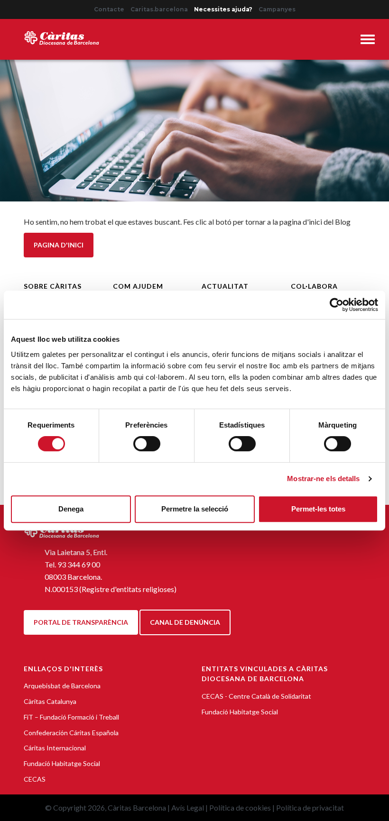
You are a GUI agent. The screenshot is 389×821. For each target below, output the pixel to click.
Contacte (109, 9)
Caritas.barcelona (159, 9)
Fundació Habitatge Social (62, 763)
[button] (368, 41)
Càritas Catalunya (50, 701)
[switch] (146, 443)
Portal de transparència (81, 622)
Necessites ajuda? (223, 9)
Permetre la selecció (194, 509)
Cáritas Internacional (55, 748)
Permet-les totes (318, 509)
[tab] (367, 41)
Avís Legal (187, 807)
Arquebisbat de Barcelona (62, 686)
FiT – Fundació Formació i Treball (71, 717)
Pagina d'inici (58, 245)
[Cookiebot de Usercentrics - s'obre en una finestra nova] (336, 305)
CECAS (35, 779)
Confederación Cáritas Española (71, 733)
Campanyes (277, 9)
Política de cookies (240, 807)
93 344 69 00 (78, 564)
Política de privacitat (310, 807)
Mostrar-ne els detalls (323, 478)
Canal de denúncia (185, 622)
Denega (70, 509)
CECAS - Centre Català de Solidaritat (256, 696)
